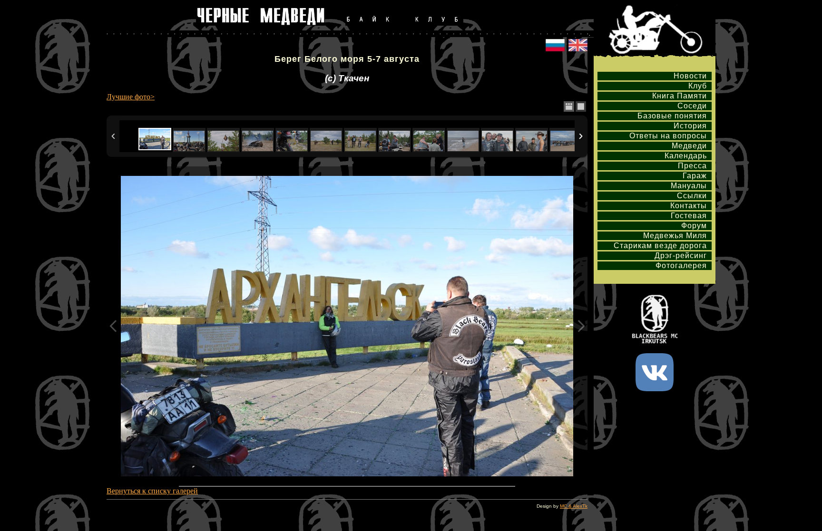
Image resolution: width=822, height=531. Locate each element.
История (690, 126)
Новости (690, 76)
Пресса (692, 166)
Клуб (697, 86)
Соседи (692, 106)
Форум (694, 226)
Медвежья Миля (675, 236)
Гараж (695, 176)
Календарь (686, 156)
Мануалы (689, 186)
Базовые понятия (672, 116)
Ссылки (692, 196)
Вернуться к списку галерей (152, 491)
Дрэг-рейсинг (681, 255)
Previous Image (113, 326)
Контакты (688, 206)
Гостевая (689, 216)
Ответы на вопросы (668, 136)
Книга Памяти (679, 96)
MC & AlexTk (573, 506)
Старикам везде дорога (660, 245)
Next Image (580, 326)
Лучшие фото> (131, 97)
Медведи (689, 146)
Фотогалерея (681, 265)
